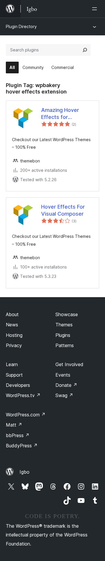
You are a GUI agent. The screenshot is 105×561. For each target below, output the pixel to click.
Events (62, 375)
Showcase (66, 314)
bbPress (17, 435)
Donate (66, 385)
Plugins (62, 335)
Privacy (14, 345)
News (12, 325)
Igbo (24, 472)
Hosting (14, 335)
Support (14, 375)
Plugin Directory (21, 26)
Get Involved (69, 364)
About (12, 314)
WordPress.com (26, 415)
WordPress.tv (23, 395)
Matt (14, 425)
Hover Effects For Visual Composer (63, 210)
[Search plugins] (85, 50)
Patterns (64, 345)
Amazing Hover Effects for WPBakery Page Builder (61, 113)
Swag (64, 395)
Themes (64, 325)
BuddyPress (22, 446)
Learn (12, 364)
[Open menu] (95, 9)
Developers (18, 385)
